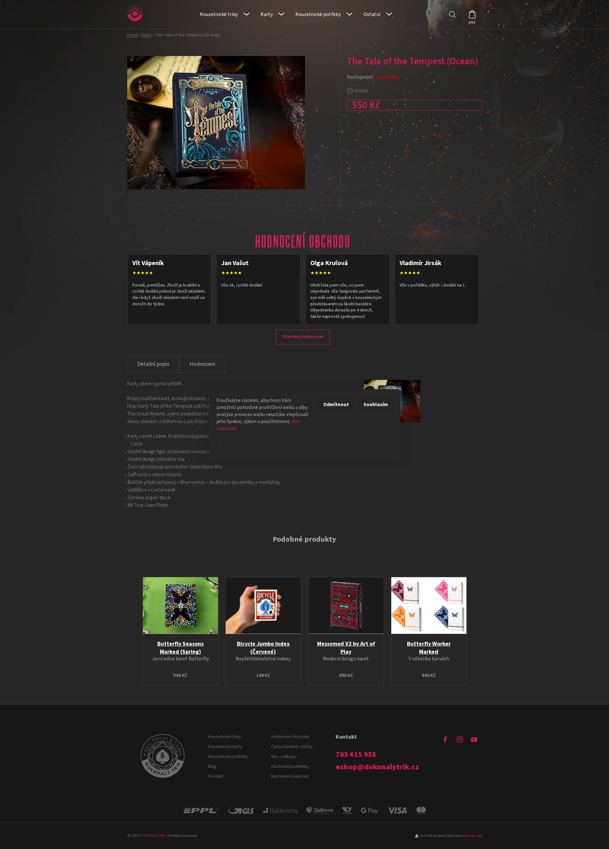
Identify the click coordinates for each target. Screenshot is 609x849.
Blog (212, 766)
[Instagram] (460, 739)
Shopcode (474, 835)
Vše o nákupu (283, 756)
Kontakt (215, 776)
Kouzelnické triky (224, 737)
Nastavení (234, 444)
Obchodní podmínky (290, 766)
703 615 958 (356, 755)
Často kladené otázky (292, 746)
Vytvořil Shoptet (432, 835)
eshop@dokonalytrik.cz (377, 767)
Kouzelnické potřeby (228, 756)
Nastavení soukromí (290, 776)
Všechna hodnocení (303, 337)
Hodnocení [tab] (202, 364)
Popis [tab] (153, 364)
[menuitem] (224, 14)
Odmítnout (336, 404)
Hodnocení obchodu (290, 737)
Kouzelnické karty (225, 746)
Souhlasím (375, 404)
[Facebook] (445, 739)
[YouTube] (474, 739)
